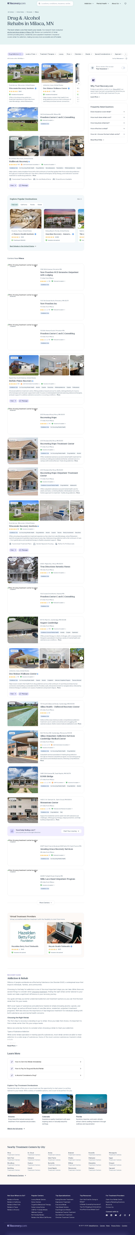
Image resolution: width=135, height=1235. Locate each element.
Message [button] (25, 185)
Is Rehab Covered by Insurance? (90, 1204)
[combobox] (55, 3)
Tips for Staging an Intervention (90, 1207)
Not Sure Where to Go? (16, 1196)
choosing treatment (39, 992)
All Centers (11, 12)
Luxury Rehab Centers (38, 1199)
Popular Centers (37, 1196)
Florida (32, 204)
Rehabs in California (14, 1202)
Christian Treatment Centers (65, 1217)
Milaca (21, 258)
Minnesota (29, 12)
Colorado (46, 1117)
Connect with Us (112, 1212)
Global (40, 204)
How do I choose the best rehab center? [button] (105, 134)
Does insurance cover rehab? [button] (101, 112)
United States (20, 12)
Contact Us (110, 1207)
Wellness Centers (37, 1212)
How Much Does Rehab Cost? (90, 1209)
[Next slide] (79, 83)
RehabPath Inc (93, 1226)
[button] (21, 58)
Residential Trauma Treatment (66, 1212)
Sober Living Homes (38, 1207)
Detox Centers (36, 1202)
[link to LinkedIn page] (111, 1215)
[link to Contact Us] (107, 1215)
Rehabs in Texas (12, 1207)
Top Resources (85, 1196)
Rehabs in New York (13, 1204)
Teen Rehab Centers (62, 1207)
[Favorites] (125, 3)
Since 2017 (117, 89)
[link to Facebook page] (129, 1215)
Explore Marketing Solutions (115, 1202)
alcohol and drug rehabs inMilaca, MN (20, 32)
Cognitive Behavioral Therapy (41, 1204)
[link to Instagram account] (125, 1215)
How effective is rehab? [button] (99, 128)
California (24, 204)
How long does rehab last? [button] (100, 123)
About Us (109, 1204)
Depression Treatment (63, 1202)
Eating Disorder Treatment (64, 1199)
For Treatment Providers (115, 1196)
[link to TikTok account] (120, 1215)
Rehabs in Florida (13, 1199)
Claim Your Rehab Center (114, 1199)
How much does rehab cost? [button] (101, 117)
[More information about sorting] (126, 58)
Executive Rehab (61, 1204)
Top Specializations (63, 1196)
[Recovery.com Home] (16, 3)
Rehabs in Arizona (13, 1210)
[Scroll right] (126, 54)
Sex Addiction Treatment (64, 1215)
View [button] (12, 185)
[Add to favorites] (35, 110)
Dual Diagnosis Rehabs (63, 1210)
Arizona (11, 1117)
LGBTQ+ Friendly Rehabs (39, 1210)
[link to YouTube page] (116, 1215)
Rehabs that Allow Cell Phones (41, 1217)
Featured (14, 204)
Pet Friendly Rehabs (37, 1215)
